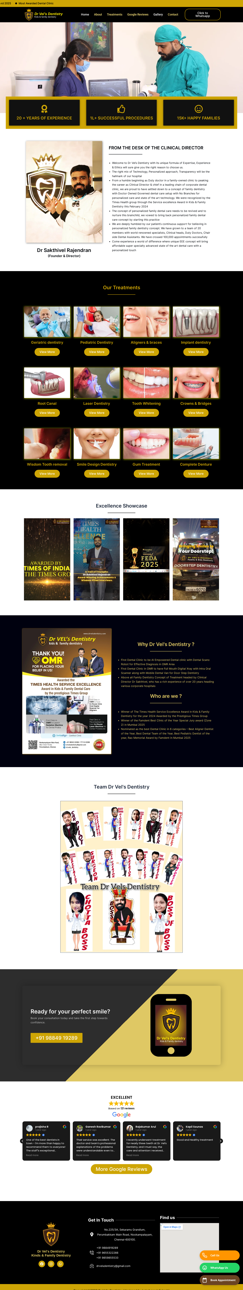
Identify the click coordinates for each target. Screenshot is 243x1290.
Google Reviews (137, 14)
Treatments (114, 14)
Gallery (158, 14)
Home (85, 14)
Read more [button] (32, 1155)
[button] (22, 1141)
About (98, 14)
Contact (173, 14)
